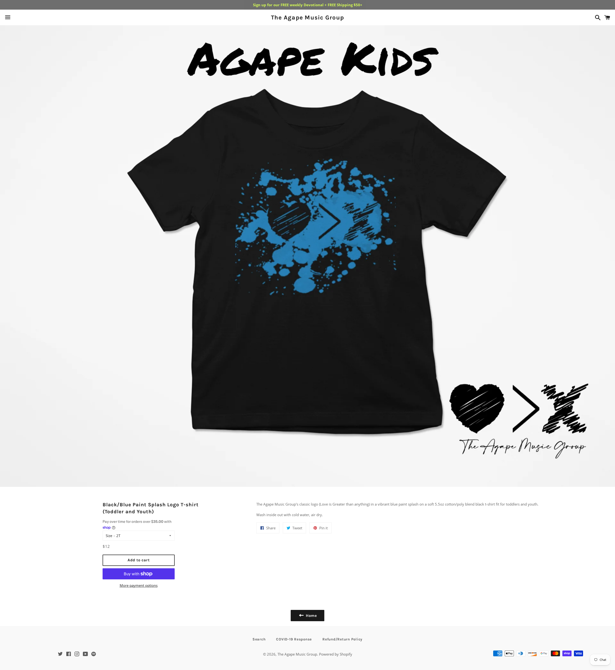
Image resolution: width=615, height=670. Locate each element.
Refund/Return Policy (342, 639)
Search (259, 639)
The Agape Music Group (307, 17)
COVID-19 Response (294, 639)
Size (109, 535)
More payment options (139, 585)
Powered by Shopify (335, 654)
